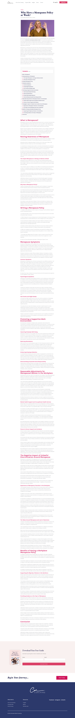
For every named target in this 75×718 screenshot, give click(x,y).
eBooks (24, 704)
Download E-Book (44, 664)
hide (29, 71)
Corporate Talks (28, 2)
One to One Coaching (20, 2)
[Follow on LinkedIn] (55, 2)
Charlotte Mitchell (25, 17)
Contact (41, 2)
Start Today (62, 677)
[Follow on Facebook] (53, 2)
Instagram (57, 699)
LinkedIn (63, 699)
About (37, 2)
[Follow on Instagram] (57, 2)
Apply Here (63, 2)
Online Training (10, 706)
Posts (22, 9)
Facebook (51, 699)
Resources (25, 699)
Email (45, 657)
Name (23, 657)
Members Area (25, 706)
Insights (33, 2)
